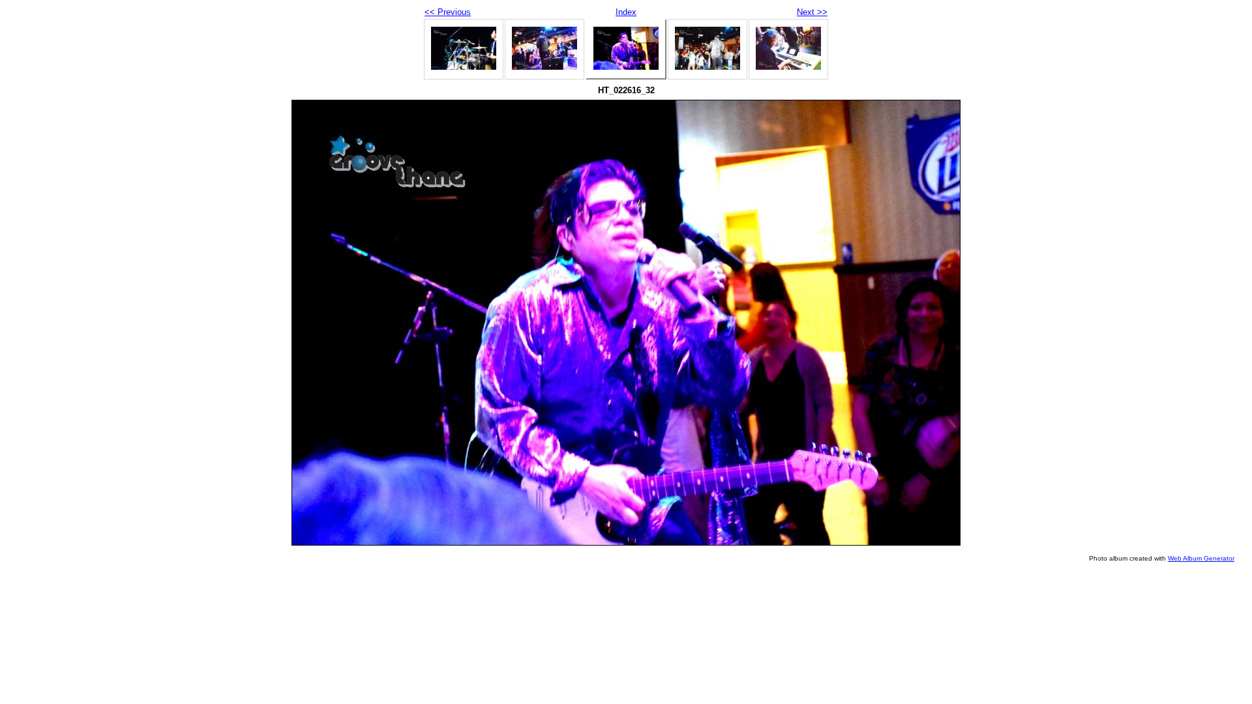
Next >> (812, 12)
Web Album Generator (1201, 558)
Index (626, 12)
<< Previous (448, 12)
